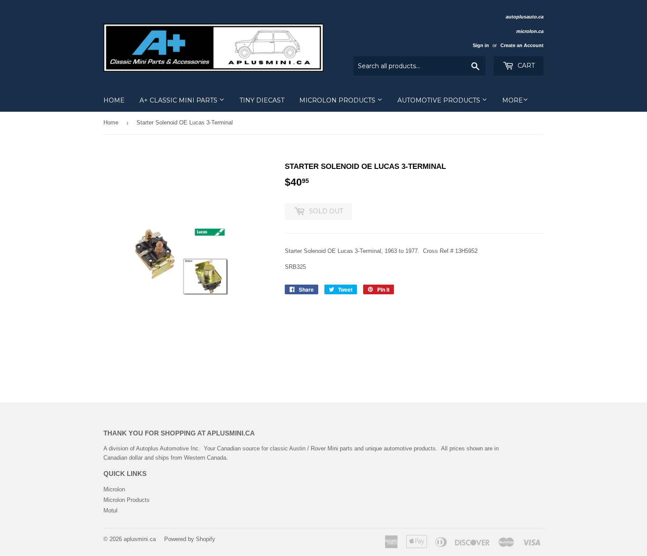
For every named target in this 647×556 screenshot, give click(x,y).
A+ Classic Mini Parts (179, 100)
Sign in (481, 45)
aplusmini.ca (140, 539)
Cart (525, 66)
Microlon (114, 489)
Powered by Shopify (189, 539)
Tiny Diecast (261, 100)
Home (114, 100)
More (512, 100)
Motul (110, 510)
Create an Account (522, 45)
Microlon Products (338, 100)
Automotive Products (439, 100)
